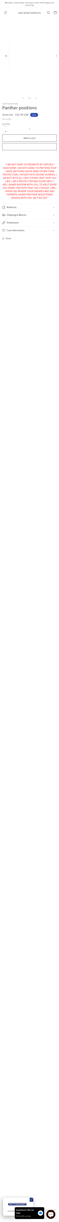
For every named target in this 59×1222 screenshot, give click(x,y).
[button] (5, 12)
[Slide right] (36, 98)
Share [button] (8, 238)
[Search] (48, 12)
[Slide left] (23, 98)
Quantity (6, 124)
